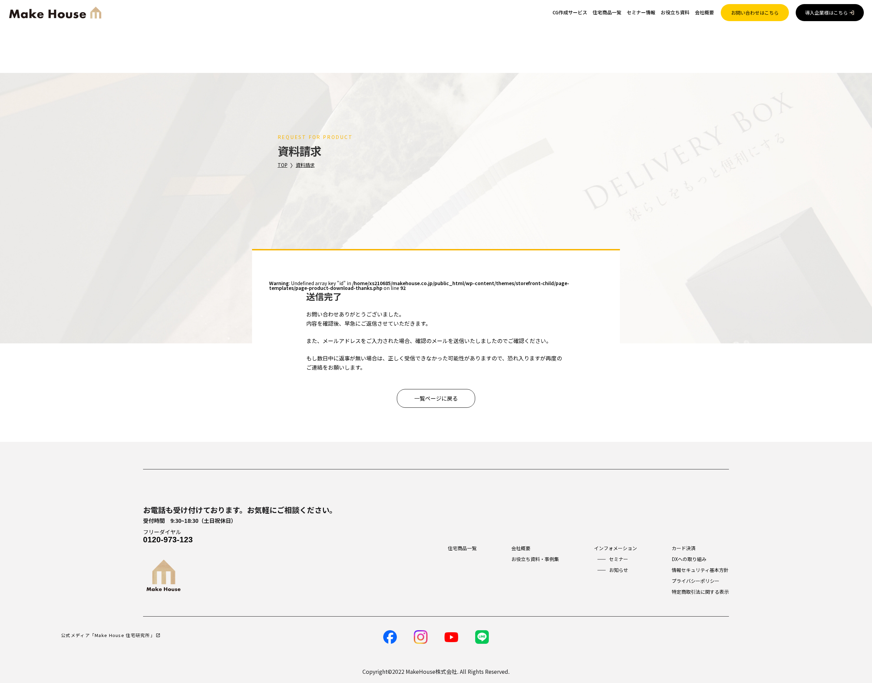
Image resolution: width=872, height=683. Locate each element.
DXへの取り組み (689, 559)
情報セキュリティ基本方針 (700, 569)
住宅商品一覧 (607, 12)
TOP (282, 164)
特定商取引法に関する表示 (700, 591)
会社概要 (704, 12)
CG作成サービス (569, 12)
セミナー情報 (641, 12)
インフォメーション (615, 548)
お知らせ (618, 569)
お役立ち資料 (675, 12)
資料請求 (305, 164)
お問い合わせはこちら (755, 12)
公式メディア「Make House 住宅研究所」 (108, 635)
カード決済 (684, 548)
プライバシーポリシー (695, 580)
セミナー (618, 559)
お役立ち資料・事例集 (535, 559)
